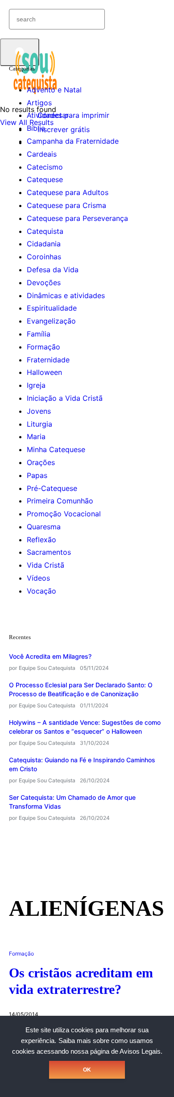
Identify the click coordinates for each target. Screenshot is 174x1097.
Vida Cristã (45, 565)
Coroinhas (44, 256)
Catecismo (45, 166)
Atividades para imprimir (68, 115)
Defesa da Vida (53, 269)
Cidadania (44, 243)
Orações (41, 462)
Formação (43, 346)
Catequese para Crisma (66, 205)
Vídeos (38, 577)
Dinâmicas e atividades (66, 295)
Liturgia (39, 424)
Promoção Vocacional (64, 513)
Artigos (39, 102)
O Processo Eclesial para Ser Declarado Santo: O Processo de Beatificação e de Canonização (81, 689)
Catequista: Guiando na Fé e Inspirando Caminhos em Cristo (82, 764)
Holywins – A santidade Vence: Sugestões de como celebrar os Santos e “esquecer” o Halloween (85, 727)
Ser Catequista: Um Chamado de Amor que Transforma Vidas (72, 802)
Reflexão (41, 539)
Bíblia (36, 128)
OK (87, 1070)
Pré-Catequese (52, 488)
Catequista (45, 231)
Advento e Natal (54, 89)
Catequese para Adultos (67, 192)
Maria (36, 436)
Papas (37, 475)
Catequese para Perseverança (77, 218)
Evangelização (51, 320)
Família (38, 333)
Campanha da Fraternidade (73, 141)
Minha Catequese (56, 449)
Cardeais (42, 154)
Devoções (44, 282)
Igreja (36, 385)
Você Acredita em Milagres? (50, 656)
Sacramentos (49, 552)
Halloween (44, 372)
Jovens (39, 411)
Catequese (45, 179)
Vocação (41, 590)
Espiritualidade (52, 307)
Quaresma (44, 526)
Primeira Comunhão (60, 500)
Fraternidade (48, 359)
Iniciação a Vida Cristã (65, 398)
